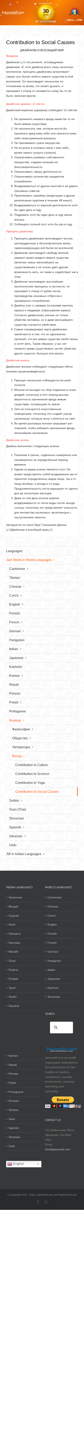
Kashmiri (53, 987)
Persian (13, 1073)
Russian (14, 1100)
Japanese (54, 978)
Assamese (15, 897)
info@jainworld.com (57, 1149)
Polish (12, 1082)
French (52, 942)
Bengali (13, 906)
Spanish (14, 1128)
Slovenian (54, 996)
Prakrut (13, 969)
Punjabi (13, 978)
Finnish (52, 933)
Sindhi (13, 996)
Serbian (14, 1109)
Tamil (12, 987)
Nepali (13, 1064)
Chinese (53, 906)
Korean (13, 1055)
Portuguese (16, 1091)
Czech (52, 915)
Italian (51, 969)
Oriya (12, 960)
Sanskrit (14, 1005)
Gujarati (14, 915)
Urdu (12, 1146)
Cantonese (55, 897)
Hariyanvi (15, 933)
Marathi (13, 951)
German (53, 951)
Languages (14, 551)
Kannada (14, 942)
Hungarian (54, 960)
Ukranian (14, 1137)
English (52, 924)
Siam (12, 1119)
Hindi (12, 924)
